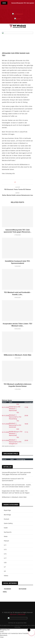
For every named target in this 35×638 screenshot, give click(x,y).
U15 (5, 554)
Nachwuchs (7, 532)
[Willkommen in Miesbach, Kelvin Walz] (17, 342)
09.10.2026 (5, 415)
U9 (5, 571)
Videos (6, 575)
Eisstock (6, 519)
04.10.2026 (5, 407)
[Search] (33, 26)
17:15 (26, 432)
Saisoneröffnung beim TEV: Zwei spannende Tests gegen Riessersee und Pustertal (16, 473)
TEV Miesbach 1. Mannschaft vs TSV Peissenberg (15, 416)
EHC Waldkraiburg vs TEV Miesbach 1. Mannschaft (15, 432)
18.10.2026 (5, 424)
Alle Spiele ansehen (8, 446)
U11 (5, 545)
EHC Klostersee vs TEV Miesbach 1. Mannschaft (14, 407)
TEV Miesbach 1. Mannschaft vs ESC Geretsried (15, 424)
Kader (6, 528)
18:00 (26, 424)
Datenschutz (21, 614)
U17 (5, 558)
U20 (5, 562)
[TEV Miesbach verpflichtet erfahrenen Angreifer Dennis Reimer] (17, 371)
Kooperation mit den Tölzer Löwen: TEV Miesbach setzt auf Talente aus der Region (16, 492)
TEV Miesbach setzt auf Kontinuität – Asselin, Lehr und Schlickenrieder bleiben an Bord (16, 486)
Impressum (13, 614)
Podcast (6, 541)
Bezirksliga (7, 515)
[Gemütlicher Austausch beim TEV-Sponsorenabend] (17, 248)
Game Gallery (8, 523)
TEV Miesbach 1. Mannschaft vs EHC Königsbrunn (15, 440)
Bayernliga (7, 510)
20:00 (26, 415)
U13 (5, 549)
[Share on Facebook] (17, 182)
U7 (5, 567)
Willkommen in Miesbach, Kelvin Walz (17, 355)
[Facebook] (15, 6)
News (5, 536)
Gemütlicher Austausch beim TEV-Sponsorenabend (13, 479)
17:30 (26, 407)
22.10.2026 (5, 432)
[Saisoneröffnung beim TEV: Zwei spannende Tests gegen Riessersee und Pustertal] (17, 216)
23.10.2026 (5, 440)
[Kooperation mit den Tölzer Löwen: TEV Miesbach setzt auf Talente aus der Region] (17, 310)
